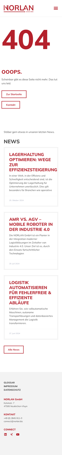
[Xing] (11, 434)
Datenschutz (12, 389)
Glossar (9, 382)
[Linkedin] (5, 434)
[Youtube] (18, 434)
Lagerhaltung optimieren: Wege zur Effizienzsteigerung (33, 162)
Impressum (10, 386)
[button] (56, 8)
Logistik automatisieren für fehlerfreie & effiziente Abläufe (30, 292)
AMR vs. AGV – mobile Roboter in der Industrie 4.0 (31, 224)
